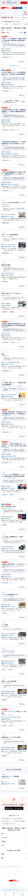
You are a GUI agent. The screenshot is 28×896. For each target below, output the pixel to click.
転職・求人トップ (4, 866)
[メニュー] (25, 7)
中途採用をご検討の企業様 (7, 889)
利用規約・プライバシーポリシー (19, 889)
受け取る (23, 101)
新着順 (7, 32)
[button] (15, 2)
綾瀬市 (15, 866)
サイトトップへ (14, 883)
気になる (22, 61)
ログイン (20, 8)
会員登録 (14, 8)
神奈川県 (10, 866)
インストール (24, 2)
